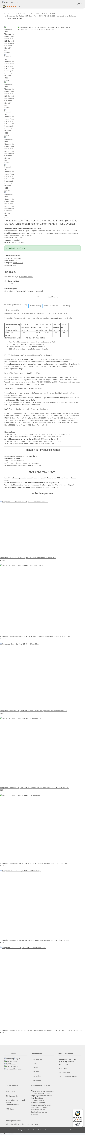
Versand (37, 1124)
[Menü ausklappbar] (23, 2)
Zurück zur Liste (9, 14)
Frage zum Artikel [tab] (12, 310)
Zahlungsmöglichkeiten (68, 1076)
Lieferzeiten (63, 1068)
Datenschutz (10, 1092)
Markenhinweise (12, 1096)
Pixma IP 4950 (18, 263)
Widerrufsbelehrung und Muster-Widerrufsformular (15, 1102)
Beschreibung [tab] (35, 306)
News (35, 1063)
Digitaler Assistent (7, 1134)
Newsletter (37, 1076)
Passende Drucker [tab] (51, 306)
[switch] (77, 1124)
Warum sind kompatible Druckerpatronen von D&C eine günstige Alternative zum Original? (39, 485)
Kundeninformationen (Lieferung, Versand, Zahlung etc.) (67, 1061)
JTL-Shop (80, 1130)
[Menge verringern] (6, 296)
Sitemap (36, 1072)
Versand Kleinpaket (26, 277)
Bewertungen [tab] (66, 306)
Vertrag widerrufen (13, 1121)
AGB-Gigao (10, 1109)
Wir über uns (37, 1059)
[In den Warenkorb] (6, 25)
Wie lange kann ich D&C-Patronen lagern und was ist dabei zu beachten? (32, 487)
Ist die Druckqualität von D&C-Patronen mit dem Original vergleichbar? (31, 482)
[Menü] (81, 1110)
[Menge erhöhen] (36, 301)
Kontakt (35, 1068)
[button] (70, 4)
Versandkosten (64, 1072)
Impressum (37, 1080)
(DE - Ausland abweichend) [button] (33, 291)
